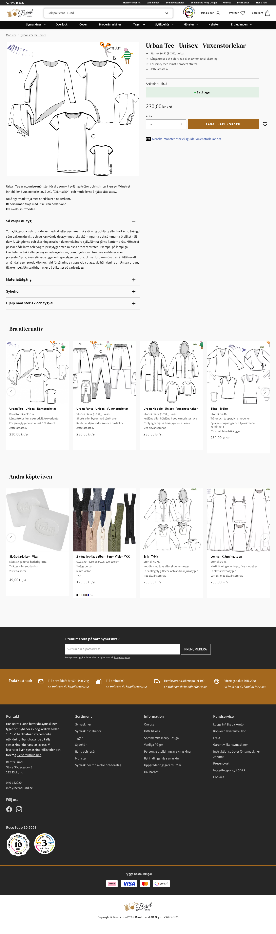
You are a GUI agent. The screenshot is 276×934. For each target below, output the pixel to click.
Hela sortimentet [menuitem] (131, 2)
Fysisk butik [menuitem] (243, 2)
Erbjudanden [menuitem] (239, 25)
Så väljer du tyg (19, 221)
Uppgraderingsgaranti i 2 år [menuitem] (162, 765)
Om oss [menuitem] (227, 2)
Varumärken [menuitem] (153, 2)
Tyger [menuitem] (137, 25)
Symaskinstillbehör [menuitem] (88, 731)
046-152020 (17, 2)
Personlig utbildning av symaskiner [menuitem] (168, 751)
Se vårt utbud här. (29, 755)
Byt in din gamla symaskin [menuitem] (161, 758)
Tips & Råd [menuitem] (261, 2)
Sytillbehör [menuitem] (162, 25)
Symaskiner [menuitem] (33, 25)
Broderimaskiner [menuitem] (110, 25)
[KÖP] (223, 124)
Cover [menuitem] (83, 25)
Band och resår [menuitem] (85, 751)
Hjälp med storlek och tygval (29, 303)
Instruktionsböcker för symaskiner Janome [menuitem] (236, 754)
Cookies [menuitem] (218, 777)
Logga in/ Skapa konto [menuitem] (228, 724)
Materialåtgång (19, 279)
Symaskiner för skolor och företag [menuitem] (98, 765)
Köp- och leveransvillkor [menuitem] (229, 731)
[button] (236, 13)
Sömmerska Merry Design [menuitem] (204, 2)
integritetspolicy (122, 657)
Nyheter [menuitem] (214, 25)
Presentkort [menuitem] (221, 763)
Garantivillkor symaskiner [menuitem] (230, 744)
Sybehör (13, 291)
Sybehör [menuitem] (81, 744)
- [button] (151, 124)
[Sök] (167, 13)
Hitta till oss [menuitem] (152, 731)
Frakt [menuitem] (216, 738)
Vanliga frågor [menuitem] (153, 744)
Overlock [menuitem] (61, 25)
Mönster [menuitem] (189, 25)
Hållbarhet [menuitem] (151, 772)
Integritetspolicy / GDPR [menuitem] (229, 770)
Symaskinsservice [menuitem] (175, 2)
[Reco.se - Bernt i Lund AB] (189, 13)
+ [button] (181, 124)
